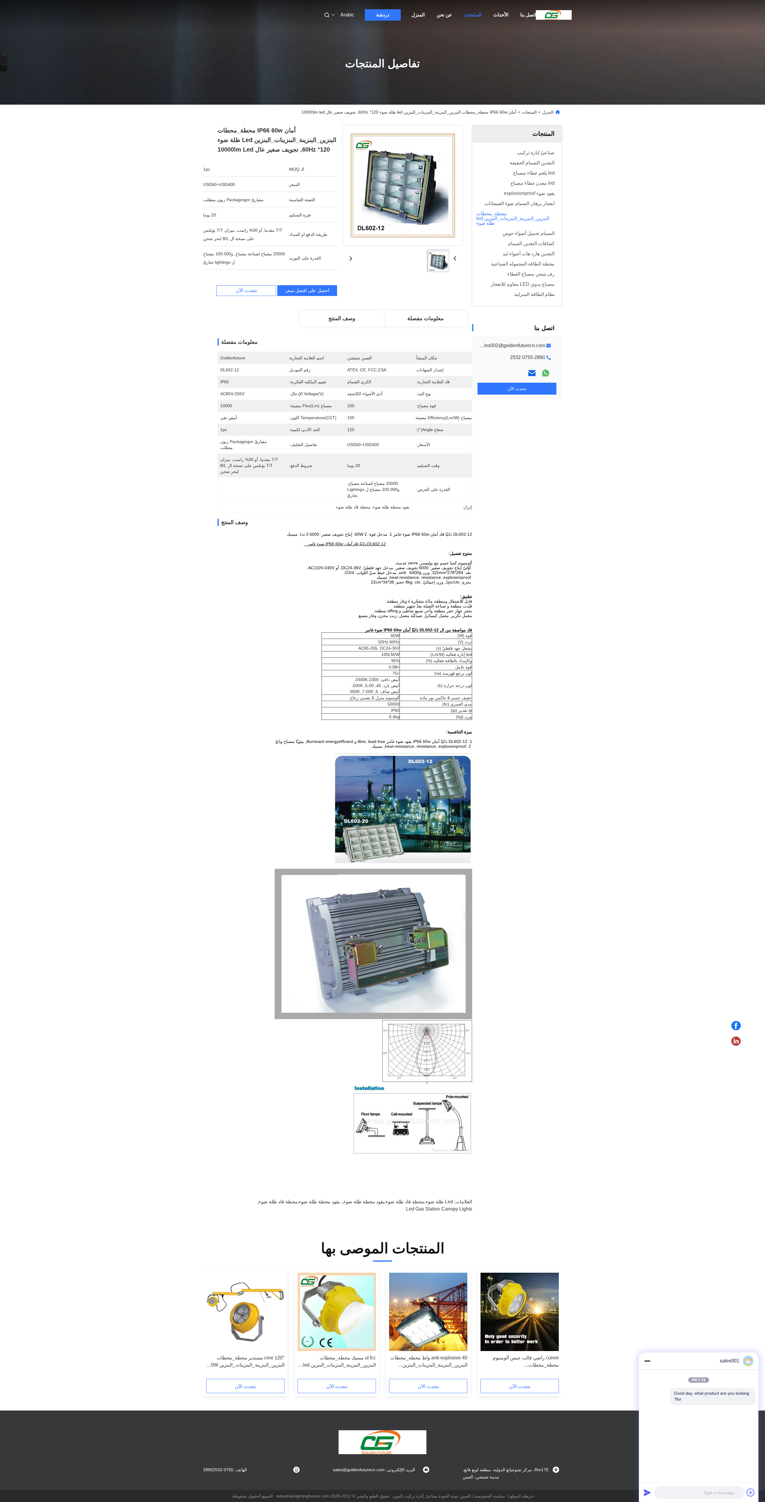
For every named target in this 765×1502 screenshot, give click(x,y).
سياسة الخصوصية (489, 1496)
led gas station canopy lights (439, 1208)
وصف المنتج (341, 318)
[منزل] (554, 15)
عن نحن (444, 14)
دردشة (382, 14)
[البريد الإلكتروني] (532, 373)
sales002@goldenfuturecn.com (512, 345)
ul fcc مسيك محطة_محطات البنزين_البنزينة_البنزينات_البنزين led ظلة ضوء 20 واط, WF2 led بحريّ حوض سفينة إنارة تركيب (339, 1362)
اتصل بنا (528, 14)
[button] (551, 1326)
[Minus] (647, 1360)
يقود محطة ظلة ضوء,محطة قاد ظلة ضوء (299, 1201)
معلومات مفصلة (425, 318)
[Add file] (750, 1492)
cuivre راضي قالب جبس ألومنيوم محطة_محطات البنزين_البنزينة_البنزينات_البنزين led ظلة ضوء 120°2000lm (522, 1362)
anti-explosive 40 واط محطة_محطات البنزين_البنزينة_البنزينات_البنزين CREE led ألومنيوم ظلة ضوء (428, 1362)
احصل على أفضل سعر (307, 290)
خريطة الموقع (522, 1496)
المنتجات (472, 14)
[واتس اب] (545, 373)
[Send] (647, 1492)
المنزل (418, 14)
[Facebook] (736, 1025)
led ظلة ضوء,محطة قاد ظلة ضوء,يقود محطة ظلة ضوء (398, 1201)
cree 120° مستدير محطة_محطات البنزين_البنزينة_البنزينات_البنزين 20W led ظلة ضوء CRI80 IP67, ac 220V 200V (246, 1362)
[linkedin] (736, 1041)
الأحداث (500, 14)
